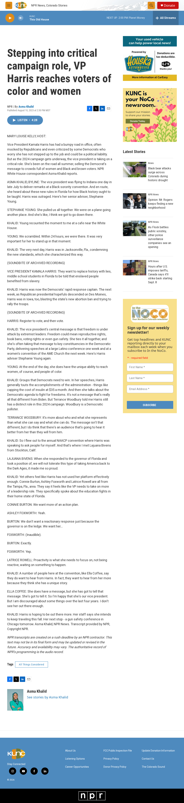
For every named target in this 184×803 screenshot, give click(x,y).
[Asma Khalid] (15, 700)
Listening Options (75, 758)
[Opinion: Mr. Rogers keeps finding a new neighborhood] (134, 201)
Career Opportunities (77, 767)
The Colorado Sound (153, 767)
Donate (169, 5)
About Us (70, 750)
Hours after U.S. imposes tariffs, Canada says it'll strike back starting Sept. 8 (160, 274)
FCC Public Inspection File (118, 750)
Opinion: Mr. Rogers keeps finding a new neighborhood (160, 203)
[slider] (26, 18)
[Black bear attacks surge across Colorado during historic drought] (134, 169)
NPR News (153, 194)
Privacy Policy (111, 758)
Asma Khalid (26, 106)
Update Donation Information (158, 750)
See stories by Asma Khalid (47, 697)
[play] (10, 18)
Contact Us (148, 758)
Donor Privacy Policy (115, 767)
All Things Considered (31, 664)
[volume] (21, 18)
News (151, 163)
